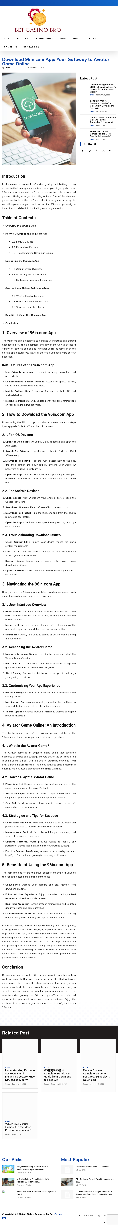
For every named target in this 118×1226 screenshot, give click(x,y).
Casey (7, 1084)
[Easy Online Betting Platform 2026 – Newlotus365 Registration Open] (8, 1169)
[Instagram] (89, 150)
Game (92, 95)
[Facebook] (82, 150)
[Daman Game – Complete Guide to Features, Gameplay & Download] (85, 119)
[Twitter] (103, 150)
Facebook (89, 1215)
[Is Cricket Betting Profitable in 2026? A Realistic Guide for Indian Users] (8, 1182)
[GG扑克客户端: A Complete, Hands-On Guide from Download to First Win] (85, 103)
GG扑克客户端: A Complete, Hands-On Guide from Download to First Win (102, 104)
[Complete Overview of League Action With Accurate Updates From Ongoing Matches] (67, 1194)
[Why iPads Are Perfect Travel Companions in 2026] (67, 1182)
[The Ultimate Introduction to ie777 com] (67, 1169)
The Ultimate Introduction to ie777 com (92, 1167)
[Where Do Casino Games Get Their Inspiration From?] (8, 1196)
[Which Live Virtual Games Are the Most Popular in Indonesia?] (85, 133)
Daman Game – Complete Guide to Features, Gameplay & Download (103, 120)
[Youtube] (110, 150)
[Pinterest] (96, 150)
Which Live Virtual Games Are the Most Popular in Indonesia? (100, 134)
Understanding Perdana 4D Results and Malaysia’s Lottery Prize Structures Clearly (103, 88)
